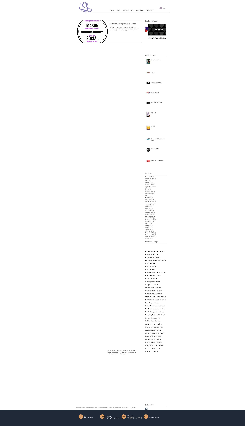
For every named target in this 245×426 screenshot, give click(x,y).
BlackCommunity (150, 266)
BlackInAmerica (150, 269)
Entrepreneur (154, 312)
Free (153, 324)
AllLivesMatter (149, 257)
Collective (159, 294)
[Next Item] (163, 29)
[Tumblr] (141, 418)
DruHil (147, 309)
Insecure (148, 348)
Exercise (154, 318)
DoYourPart (148, 306)
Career (156, 285)
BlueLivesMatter (150, 275)
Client (154, 291)
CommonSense (150, 297)
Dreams (161, 306)
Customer (148, 300)
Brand (155, 278)
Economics (154, 309)
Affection (156, 254)
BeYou (164, 260)
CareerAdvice (149, 288)
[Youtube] (139, 418)
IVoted (159, 339)
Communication (161, 297)
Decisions (156, 300)
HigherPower (160, 333)
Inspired (154, 348)
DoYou (156, 303)
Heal (160, 330)
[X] (136, 418)
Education (161, 309)
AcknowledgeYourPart (152, 251)
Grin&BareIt (155, 327)
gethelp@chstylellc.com (113, 418)
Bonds (159, 275)
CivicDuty (148, 291)
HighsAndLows (150, 336)
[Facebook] (131, 418)
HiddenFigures (150, 333)
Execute (147, 318)
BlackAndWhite (150, 263)
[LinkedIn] (128, 418)
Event (161, 312)
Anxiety (158, 257)
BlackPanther (161, 272)
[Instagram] (133, 418)
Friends (147, 327)
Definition (163, 300)
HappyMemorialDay (151, 330)
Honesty (158, 336)
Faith (159, 318)
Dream (156, 306)
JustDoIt (156, 351)
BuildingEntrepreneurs (152, 282)
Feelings (158, 321)
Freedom (159, 324)
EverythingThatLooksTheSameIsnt (155, 315)
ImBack (147, 342)
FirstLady (148, 324)
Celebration (158, 288)
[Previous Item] (148, 29)
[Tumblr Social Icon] (146, 409)
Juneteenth (148, 351)
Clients (159, 291)
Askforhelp (148, 260)
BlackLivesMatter (150, 272)
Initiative (161, 345)
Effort (147, 312)
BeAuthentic (157, 260)
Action (162, 251)
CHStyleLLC (148, 285)
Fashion (147, 321)
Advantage (148, 254)
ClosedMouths (149, 294)
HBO (161, 327)
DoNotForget (149, 303)
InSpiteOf (159, 342)
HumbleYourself (150, 339)
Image (153, 342)
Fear (152, 321)
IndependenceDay (151, 345)
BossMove (148, 278)
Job (159, 348)
